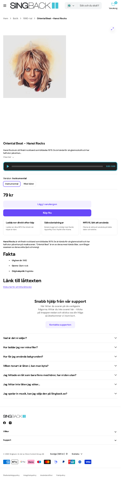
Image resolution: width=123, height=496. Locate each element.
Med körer (30, 184)
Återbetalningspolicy (11, 475)
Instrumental (12, 184)
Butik (15, 18)
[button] (4, 5)
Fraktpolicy (60, 475)
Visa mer (7, 157)
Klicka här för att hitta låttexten (17, 287)
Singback (13, 454)
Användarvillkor (46, 475)
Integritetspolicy (29, 475)
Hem (5, 18)
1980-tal (27, 18)
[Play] (7, 166)
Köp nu (47, 212)
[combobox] (89, 5)
